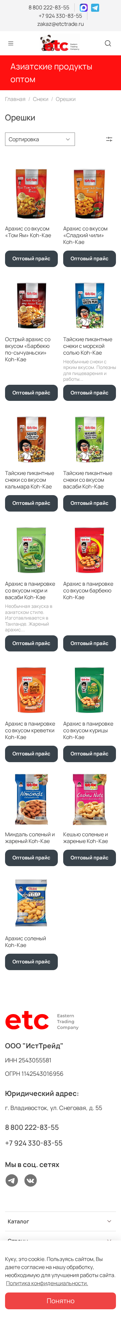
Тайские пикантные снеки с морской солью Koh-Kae (87, 345)
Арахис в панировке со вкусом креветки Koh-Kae (30, 730)
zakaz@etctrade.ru (60, 24)
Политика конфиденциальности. (47, 1283)
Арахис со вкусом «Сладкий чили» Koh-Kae (85, 235)
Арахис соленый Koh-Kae (25, 942)
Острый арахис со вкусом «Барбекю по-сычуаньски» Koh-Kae (27, 349)
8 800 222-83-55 (49, 7)
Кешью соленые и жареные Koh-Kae (85, 838)
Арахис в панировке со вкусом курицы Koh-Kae (88, 730)
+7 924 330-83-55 (60, 15)
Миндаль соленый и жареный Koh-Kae (30, 838)
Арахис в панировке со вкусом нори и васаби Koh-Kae (30, 590)
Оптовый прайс (31, 258)
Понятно (61, 1300)
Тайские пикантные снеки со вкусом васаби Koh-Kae (87, 479)
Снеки (40, 99)
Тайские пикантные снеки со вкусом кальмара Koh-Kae (29, 479)
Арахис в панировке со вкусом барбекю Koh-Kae (88, 590)
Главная (15, 99)
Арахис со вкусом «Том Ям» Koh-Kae (28, 232)
